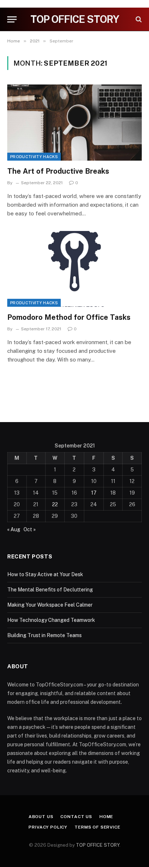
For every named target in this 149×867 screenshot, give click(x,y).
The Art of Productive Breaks (58, 171)
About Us (41, 816)
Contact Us (76, 816)
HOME (106, 816)
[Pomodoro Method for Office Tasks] (74, 269)
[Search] (138, 19)
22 (55, 504)
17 (94, 493)
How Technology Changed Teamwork (51, 620)
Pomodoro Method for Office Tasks (69, 317)
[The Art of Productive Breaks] (74, 122)
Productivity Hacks (34, 156)
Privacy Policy (48, 827)
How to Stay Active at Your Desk (45, 574)
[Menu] (12, 19)
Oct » (30, 529)
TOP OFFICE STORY (97, 845)
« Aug (13, 529)
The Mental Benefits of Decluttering (50, 590)
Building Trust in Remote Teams (44, 635)
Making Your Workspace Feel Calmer (50, 605)
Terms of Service (97, 827)
